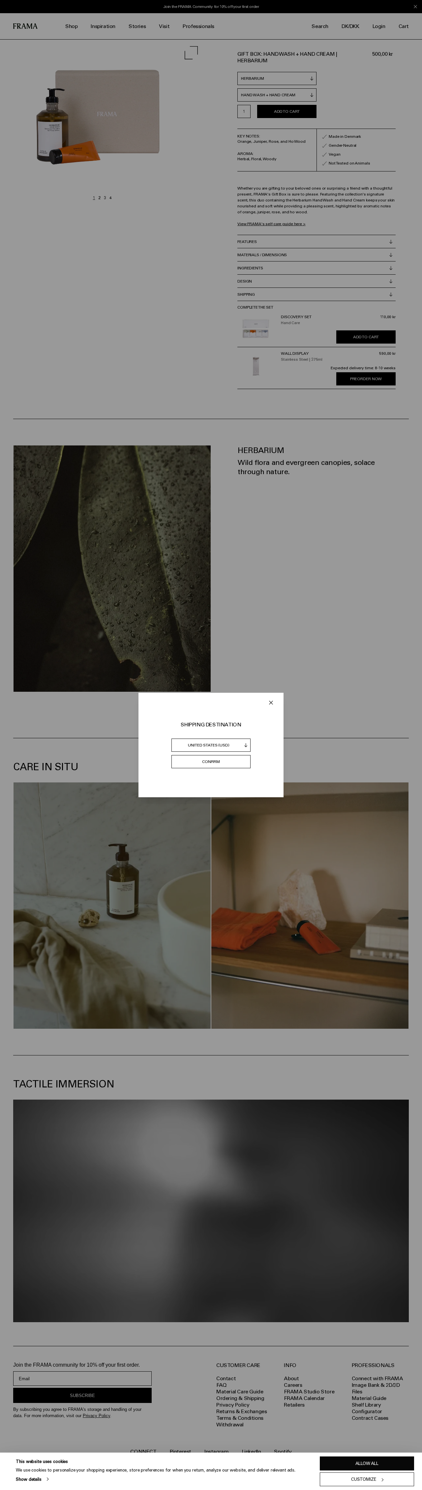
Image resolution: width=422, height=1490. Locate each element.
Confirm (211, 761)
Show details (28, 1478)
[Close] (271, 702)
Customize (364, 1479)
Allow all (366, 1463)
